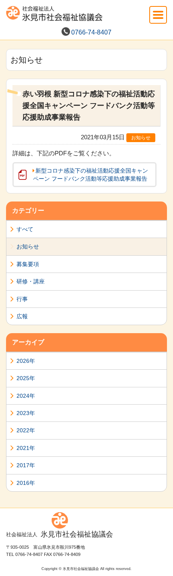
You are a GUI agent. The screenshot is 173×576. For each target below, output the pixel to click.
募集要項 (27, 264)
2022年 (25, 430)
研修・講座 (30, 281)
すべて (24, 229)
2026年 (25, 361)
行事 (22, 299)
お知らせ (27, 246)
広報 (22, 316)
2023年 (25, 413)
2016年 (25, 483)
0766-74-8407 (91, 32)
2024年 (25, 396)
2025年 (25, 378)
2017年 (25, 465)
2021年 (25, 448)
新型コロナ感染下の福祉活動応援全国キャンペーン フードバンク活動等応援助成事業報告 (90, 174)
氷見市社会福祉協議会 (59, 534)
